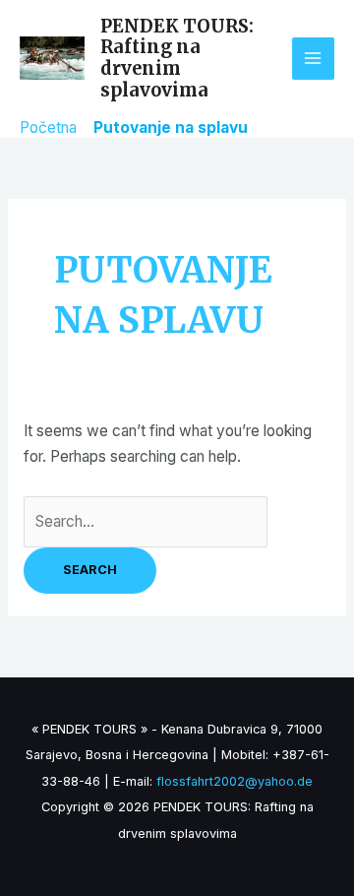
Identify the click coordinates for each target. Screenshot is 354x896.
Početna (48, 127)
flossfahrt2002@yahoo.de (234, 781)
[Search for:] (145, 521)
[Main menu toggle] (313, 58)
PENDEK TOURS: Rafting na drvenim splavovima (177, 58)
